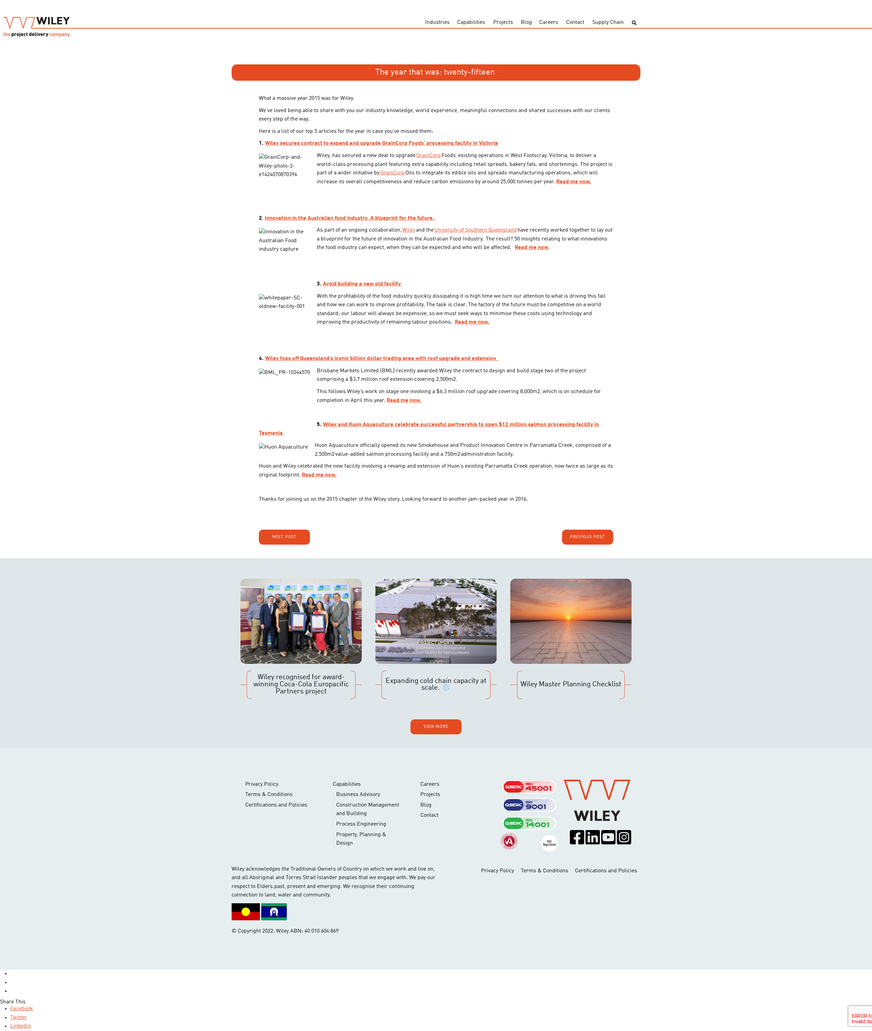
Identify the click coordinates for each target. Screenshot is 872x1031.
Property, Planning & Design (361, 839)
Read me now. (573, 182)
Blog (526, 22)
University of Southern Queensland (475, 230)
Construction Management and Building (367, 809)
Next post (284, 537)
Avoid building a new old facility (362, 284)
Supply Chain (608, 22)
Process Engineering (361, 824)
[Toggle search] (634, 23)
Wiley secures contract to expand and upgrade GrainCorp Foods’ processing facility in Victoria (381, 143)
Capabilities (471, 22)
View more (436, 727)
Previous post (587, 537)
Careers (548, 22)
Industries (437, 22)
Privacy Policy (261, 784)
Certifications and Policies (276, 805)
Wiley (408, 230)
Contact (575, 22)
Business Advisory (358, 794)
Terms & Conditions (269, 794)
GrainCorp (428, 155)
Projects (503, 22)
